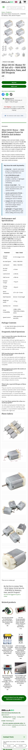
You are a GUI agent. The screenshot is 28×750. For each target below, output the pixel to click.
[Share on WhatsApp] (7, 94)
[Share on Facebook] (3, 94)
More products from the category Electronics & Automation (14, 698)
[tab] (14, 123)
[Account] (20, 2)
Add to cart (14, 86)
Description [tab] (5, 126)
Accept (8, 745)
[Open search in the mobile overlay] (16, 7)
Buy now (14, 82)
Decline (21, 745)
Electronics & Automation (8, 91)
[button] (23, 22)
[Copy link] (11, 94)
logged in (13, 594)
